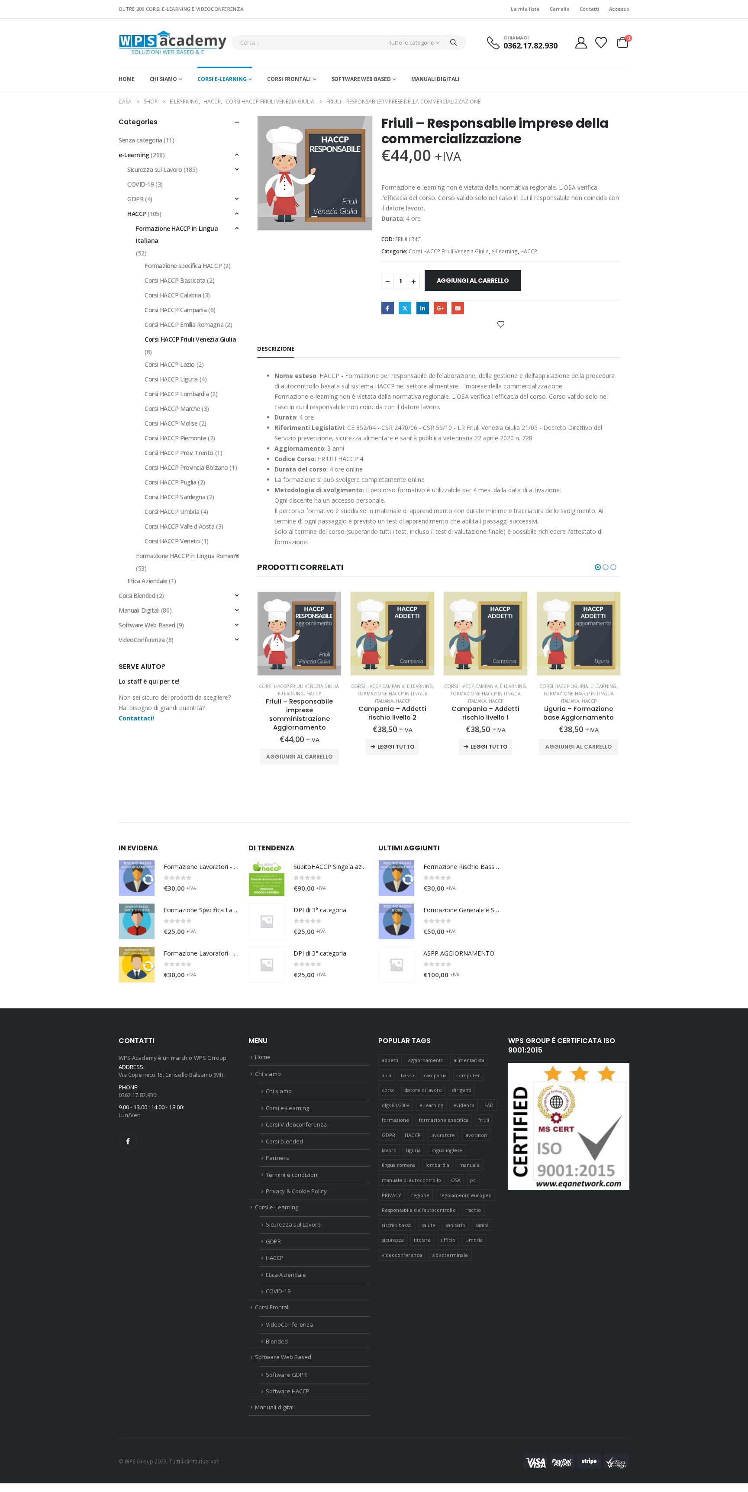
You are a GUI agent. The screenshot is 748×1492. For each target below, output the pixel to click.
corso (388, 1090)
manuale (469, 1165)
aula (386, 1075)
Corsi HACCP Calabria (173, 295)
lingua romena (399, 1165)
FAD (488, 1105)
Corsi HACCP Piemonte (175, 438)
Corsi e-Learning (221, 79)
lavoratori (475, 1135)
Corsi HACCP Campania (377, 686)
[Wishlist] (601, 42)
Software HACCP (288, 1391)
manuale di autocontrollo (412, 1180)
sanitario (455, 1225)
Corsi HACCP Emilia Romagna (184, 324)
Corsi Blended (137, 595)
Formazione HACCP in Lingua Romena (187, 556)
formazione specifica (443, 1120)
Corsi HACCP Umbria (172, 511)
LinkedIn (422, 308)
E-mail (457, 308)
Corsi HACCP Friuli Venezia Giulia (449, 251)
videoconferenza (402, 1255)
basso (407, 1075)
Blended (277, 1341)
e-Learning (504, 251)
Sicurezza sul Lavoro (154, 169)
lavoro (389, 1150)
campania (435, 1075)
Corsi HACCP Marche (172, 408)
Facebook (387, 308)
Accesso (619, 9)
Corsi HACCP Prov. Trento (179, 453)
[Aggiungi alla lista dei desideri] (501, 324)
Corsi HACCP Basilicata (175, 280)
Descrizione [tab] (275, 348)
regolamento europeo (465, 1195)
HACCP (528, 251)
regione (420, 1195)
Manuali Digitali (139, 610)
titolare (422, 1240)
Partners (277, 1158)
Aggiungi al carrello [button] (299, 756)
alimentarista (469, 1060)
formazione (395, 1120)
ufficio (448, 1240)
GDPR (135, 199)
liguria (413, 1150)
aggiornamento (426, 1060)
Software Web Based (361, 79)
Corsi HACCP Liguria (563, 686)
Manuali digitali (435, 79)
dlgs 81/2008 (396, 1105)
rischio (473, 1210)
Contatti (589, 9)
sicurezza (393, 1240)
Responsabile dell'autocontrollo (419, 1210)
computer (468, 1075)
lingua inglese (446, 1150)
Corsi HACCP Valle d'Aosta (180, 526)
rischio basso (397, 1225)
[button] (598, 567)
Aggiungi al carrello (473, 280)
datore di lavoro (423, 1090)
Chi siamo (163, 79)
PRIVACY (391, 1195)
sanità (482, 1225)
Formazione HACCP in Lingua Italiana (177, 234)
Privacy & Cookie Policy (296, 1191)
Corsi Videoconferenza (296, 1124)
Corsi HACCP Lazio (170, 364)
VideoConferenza (142, 640)
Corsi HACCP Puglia (170, 482)
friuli (483, 1120)
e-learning (431, 1105)
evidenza (464, 1105)
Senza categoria (140, 140)
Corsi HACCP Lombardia (177, 394)
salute (428, 1225)
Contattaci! (136, 718)
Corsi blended (284, 1141)
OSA (456, 1180)
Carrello (560, 9)
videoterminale (450, 1255)
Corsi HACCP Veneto (172, 541)
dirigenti (462, 1090)
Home (127, 79)
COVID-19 (140, 184)
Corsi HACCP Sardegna (175, 497)
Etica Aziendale (147, 581)
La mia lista (525, 9)
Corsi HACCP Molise (171, 423)
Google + (440, 308)
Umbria (474, 1240)
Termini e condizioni (292, 1175)
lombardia (438, 1165)
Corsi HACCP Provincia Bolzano (186, 467)
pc (473, 1180)
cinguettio (405, 308)
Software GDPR (286, 1375)
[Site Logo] (173, 42)
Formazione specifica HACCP (183, 266)
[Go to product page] (299, 633)
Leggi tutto (395, 746)
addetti (390, 1060)
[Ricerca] (454, 42)
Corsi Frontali (288, 79)
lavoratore (442, 1135)
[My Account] (581, 42)
